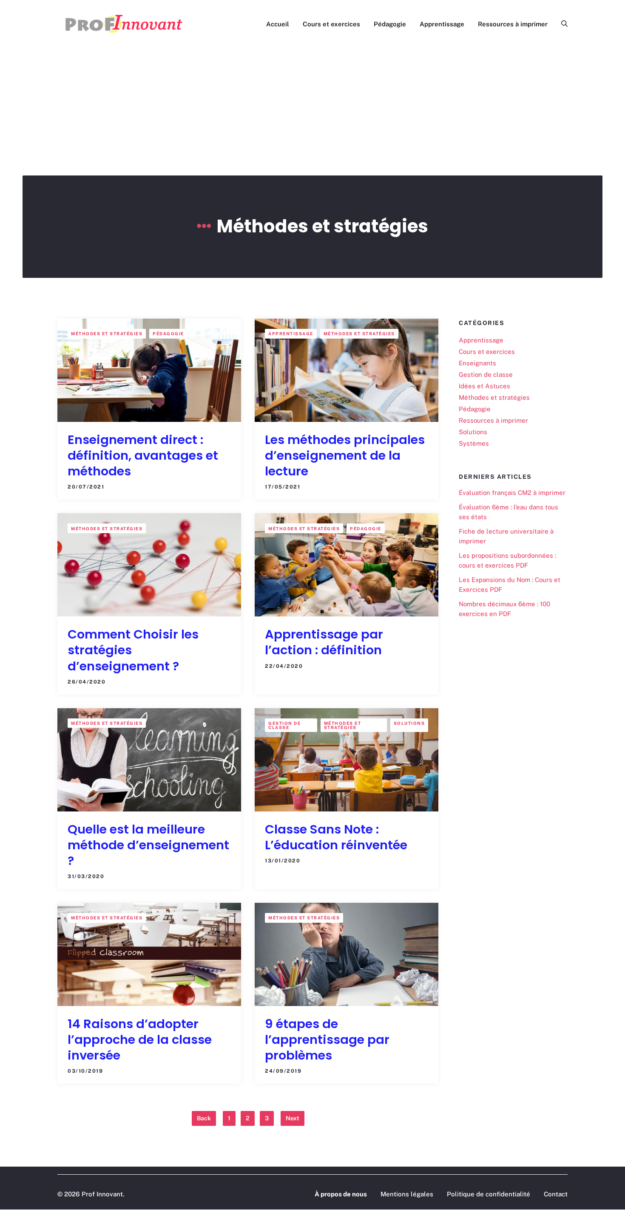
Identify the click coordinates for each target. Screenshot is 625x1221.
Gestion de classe (284, 725)
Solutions (409, 723)
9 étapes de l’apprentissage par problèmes (327, 1039)
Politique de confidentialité (488, 1194)
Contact (556, 1194)
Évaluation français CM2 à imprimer (512, 492)
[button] (561, 24)
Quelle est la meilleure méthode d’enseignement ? (148, 845)
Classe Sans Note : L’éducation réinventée (336, 837)
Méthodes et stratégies (106, 333)
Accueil (277, 24)
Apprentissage (442, 24)
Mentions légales (407, 1194)
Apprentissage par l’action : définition (324, 642)
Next (292, 1118)
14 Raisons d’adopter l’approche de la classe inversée (140, 1039)
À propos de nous (341, 1194)
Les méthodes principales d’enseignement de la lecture (345, 455)
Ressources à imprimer (513, 24)
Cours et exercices (331, 24)
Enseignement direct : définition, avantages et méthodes (143, 455)
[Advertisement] (312, 111)
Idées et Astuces (484, 386)
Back (204, 1118)
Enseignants (477, 363)
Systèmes (474, 443)
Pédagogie (390, 24)
